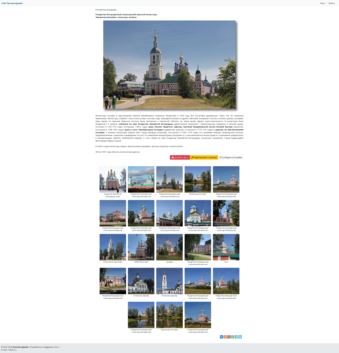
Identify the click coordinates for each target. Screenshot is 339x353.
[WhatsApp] (232, 336)
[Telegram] (236, 336)
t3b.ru (57, 347)
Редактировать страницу (205, 157)
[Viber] (229, 336)
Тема (322, 3)
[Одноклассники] (225, 336)
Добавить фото (181, 157)
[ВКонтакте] (221, 336)
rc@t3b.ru (12, 350)
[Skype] (240, 336)
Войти (332, 3)
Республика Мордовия (105, 9)
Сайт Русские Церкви (11, 3)
